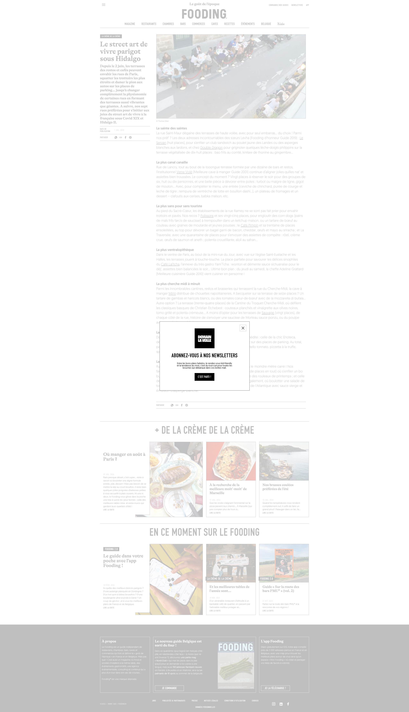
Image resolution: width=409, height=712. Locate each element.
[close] (243, 328)
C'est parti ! (204, 377)
